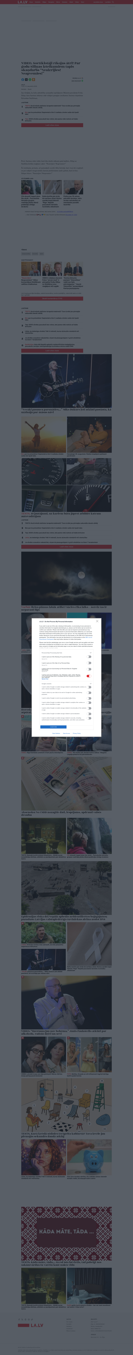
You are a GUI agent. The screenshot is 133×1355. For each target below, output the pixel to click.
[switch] (89, 657)
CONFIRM (53, 727)
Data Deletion (56, 733)
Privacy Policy (77, 733)
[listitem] (66, 653)
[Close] (98, 621)
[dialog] (66, 677)
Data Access (66, 733)
